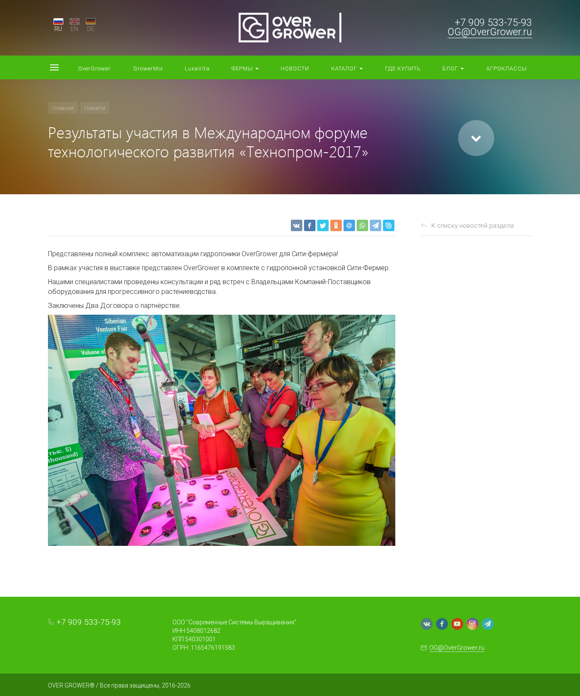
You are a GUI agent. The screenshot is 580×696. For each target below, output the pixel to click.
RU (58, 28)
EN (74, 28)
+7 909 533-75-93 (493, 22)
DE (90, 28)
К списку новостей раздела (472, 225)
